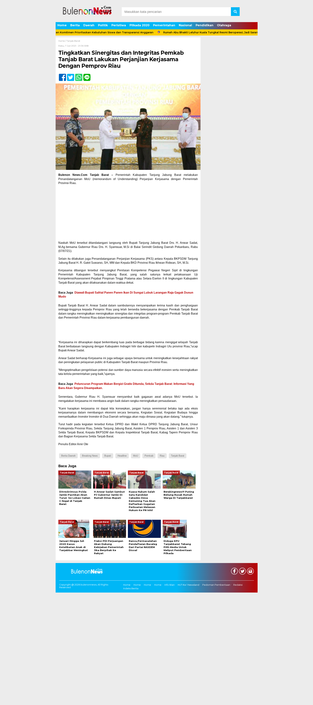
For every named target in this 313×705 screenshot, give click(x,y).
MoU (135, 455)
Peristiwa (118, 25)
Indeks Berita (130, 588)
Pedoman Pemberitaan (216, 584)
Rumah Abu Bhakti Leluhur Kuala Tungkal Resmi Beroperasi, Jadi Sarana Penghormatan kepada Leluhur (213, 32)
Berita (75, 25)
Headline (122, 455)
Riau (162, 455)
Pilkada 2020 (139, 25)
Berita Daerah (68, 455)
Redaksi (238, 584)
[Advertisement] (128, 214)
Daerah (88, 25)
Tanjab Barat (73, 40)
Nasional (185, 25)
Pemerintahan (164, 25)
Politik (103, 25)
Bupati (107, 455)
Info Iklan (169, 584)
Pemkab (149, 455)
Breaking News (90, 455)
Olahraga (224, 25)
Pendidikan (204, 25)
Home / (62, 40)
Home (62, 25)
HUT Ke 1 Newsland (188, 584)
